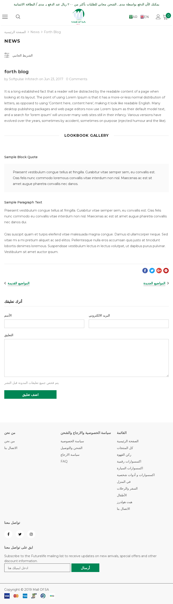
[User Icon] (158, 16)
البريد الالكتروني (99, 315)
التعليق (8, 335)
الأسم (8, 315)
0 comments (76, 79)
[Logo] (79, 17)
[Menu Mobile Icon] (5, 17)
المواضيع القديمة (19, 283)
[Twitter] (20, 534)
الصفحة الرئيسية (15, 32)
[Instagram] (31, 534)
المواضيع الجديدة (154, 283)
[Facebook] (8, 534)
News (34, 32)
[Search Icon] (18, 17)
